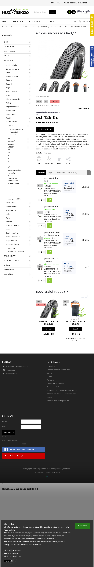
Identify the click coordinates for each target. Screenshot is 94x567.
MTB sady (11, 248)
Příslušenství (10, 256)
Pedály (9, 118)
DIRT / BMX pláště (14, 170)
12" (9, 164)
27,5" (11, 193)
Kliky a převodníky (13, 99)
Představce (10, 203)
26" (11, 195)
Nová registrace (8, 437)
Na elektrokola (13, 183)
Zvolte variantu (45, 129)
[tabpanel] (48, 319)
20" (9, 153)
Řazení (9, 84)
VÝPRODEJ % (9, 270)
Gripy (8, 88)
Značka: (83, 108)
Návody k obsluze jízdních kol (59, 401)
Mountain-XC (14, 132)
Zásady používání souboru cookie (61, 394)
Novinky (50, 397)
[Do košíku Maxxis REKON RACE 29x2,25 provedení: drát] (49, 225)
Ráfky (8, 214)
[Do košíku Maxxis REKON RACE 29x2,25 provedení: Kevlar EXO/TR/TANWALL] (49, 252)
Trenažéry (8, 274)
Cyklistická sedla (12, 225)
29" (11, 187)
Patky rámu (10, 114)
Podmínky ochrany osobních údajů (62, 390)
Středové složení (12, 76)
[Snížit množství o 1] (39, 200)
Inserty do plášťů (14, 199)
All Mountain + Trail (17, 129)
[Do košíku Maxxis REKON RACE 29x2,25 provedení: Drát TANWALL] (49, 280)
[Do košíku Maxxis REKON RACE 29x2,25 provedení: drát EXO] (49, 200)
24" (9, 150)
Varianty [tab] (41, 173)
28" (9, 138)
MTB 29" (11, 126)
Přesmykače (11, 210)
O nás (49, 377)
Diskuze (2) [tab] (72, 173)
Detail (48, 329)
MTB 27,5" (11, 141)
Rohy (8, 218)
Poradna (50, 380)
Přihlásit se (9, 432)
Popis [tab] (50, 173)
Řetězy (9, 221)
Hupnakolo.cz (11, 374)
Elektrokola (9, 51)
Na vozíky (11, 173)
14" (9, 161)
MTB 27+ (11, 144)
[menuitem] (6, 21)
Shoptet (42, 472)
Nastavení (8, 561)
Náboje (9, 103)
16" (9, 159)
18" (9, 156)
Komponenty (9, 60)
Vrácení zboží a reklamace (75, 3)
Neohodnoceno (52, 105)
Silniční (10, 176)
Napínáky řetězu (12, 107)
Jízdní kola (9, 47)
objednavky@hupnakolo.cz (17, 366)
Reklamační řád (53, 387)
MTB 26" (11, 147)
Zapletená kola (12, 240)
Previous (83, 296)
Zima (6, 42)
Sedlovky (9, 229)
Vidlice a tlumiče (13, 237)
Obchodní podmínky (55, 383)
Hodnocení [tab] (60, 173)
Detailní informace (43, 153)
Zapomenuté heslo (9, 440)
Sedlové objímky (12, 233)
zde (19, 556)
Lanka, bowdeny (12, 69)
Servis (49, 373)
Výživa (7, 265)
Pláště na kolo (11, 122)
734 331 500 (10, 370)
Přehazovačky (11, 206)
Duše (8, 73)
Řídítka (9, 80)
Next (86, 296)
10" (9, 167)
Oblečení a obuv (11, 260)
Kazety (9, 95)
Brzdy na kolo (11, 65)
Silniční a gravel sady (16, 251)
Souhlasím (82, 526)
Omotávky (10, 110)
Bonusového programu (69, 189)
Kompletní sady (12, 244)
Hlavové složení (12, 91)
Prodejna (55, 3)
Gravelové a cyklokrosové (13, 179)
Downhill (13, 135)
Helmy (6, 56)
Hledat (52, 12)
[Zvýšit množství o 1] (44, 200)
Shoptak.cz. (56, 472)
